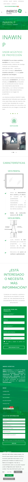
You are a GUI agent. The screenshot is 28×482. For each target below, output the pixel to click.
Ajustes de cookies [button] (9, 478)
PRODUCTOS (6, 403)
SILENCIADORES (7, 400)
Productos (9, 24)
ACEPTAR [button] (9, 475)
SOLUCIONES (6, 397)
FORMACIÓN (6, 391)
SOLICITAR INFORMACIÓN (11, 6)
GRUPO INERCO (7, 3)
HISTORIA (6, 1)
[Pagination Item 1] (10, 113)
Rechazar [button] (18, 471)
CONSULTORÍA (6, 394)
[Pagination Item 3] (15, 113)
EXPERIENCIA (21, 1)
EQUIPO (10, 1)
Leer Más (9, 471)
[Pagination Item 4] (17, 113)
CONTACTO (14, 3)
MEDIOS (15, 1)
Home (3, 24)
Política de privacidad (19, 440)
